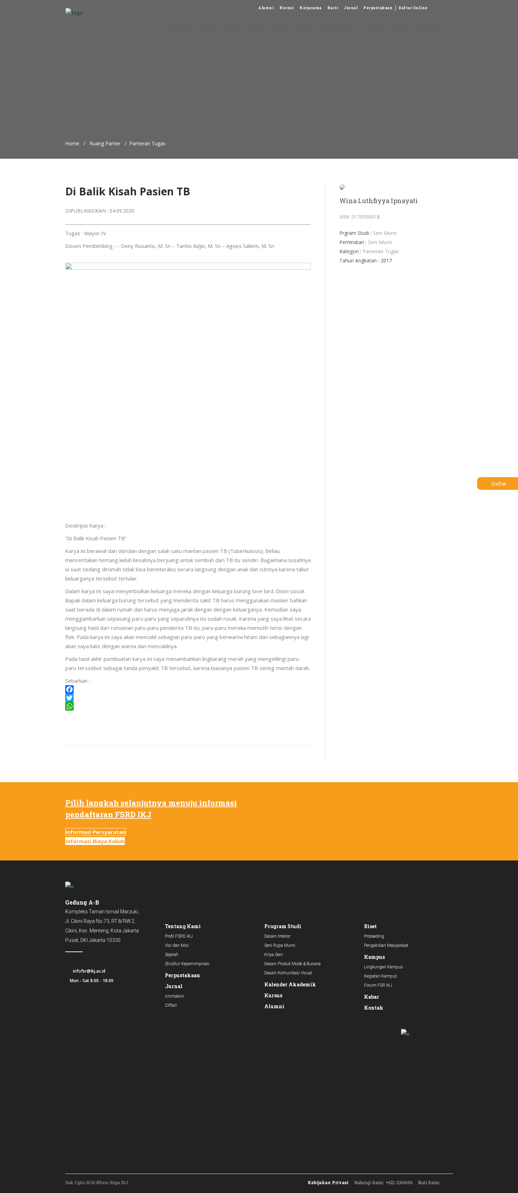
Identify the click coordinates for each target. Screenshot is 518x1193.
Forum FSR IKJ (378, 985)
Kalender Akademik (290, 984)
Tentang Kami (183, 926)
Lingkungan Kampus (383, 966)
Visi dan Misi (177, 945)
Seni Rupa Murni (279, 945)
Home (72, 143)
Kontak (373, 1007)
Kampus (374, 957)
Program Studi (282, 926)
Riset (370, 926)
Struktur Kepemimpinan (187, 963)
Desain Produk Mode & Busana (292, 963)
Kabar (371, 996)
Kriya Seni (273, 954)
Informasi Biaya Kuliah (95, 841)
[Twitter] (188, 698)
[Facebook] (188, 689)
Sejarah (171, 954)
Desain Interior (277, 936)
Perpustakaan (378, 8)
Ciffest (171, 1005)
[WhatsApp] (188, 706)
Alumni (266, 8)
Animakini (174, 996)
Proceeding (374, 936)
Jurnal (351, 8)
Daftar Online (413, 8)
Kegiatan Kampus (380, 976)
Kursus (286, 8)
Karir (333, 8)
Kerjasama (311, 8)
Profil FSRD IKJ (179, 936)
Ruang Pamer (105, 143)
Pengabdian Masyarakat (386, 945)
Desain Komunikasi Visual (288, 972)
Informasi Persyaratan (95, 831)
